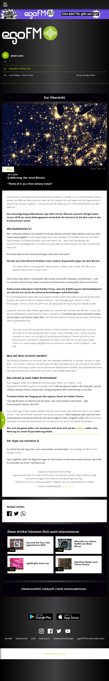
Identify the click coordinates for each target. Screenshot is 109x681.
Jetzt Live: (17, 55)
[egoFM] (29, 43)
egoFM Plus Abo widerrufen (90, 638)
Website (80, 428)
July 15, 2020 (67, 486)
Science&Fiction (76, 589)
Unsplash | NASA (95, 169)
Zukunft (49, 589)
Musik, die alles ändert (85, 75)
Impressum (44, 638)
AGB (33, 638)
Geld (60, 589)
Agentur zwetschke (58, 654)
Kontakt (8, 638)
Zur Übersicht (54, 97)
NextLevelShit (32, 589)
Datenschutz (22, 638)
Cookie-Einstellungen (63, 638)
